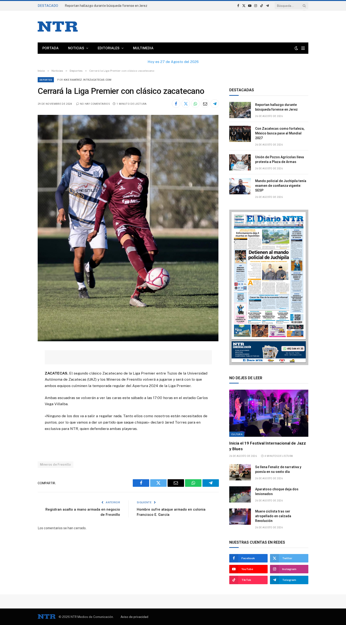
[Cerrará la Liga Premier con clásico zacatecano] (128, 340)
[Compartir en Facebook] (176, 103)
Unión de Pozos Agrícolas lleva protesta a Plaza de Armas (279, 159)
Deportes (46, 79)
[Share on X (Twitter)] (185, 103)
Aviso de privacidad (134, 617)
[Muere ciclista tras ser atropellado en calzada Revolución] (240, 516)
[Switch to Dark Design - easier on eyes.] (296, 48)
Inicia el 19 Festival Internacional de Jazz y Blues (267, 446)
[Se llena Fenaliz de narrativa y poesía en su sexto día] (240, 472)
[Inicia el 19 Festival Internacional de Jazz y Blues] (268, 413)
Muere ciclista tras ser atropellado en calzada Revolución (273, 516)
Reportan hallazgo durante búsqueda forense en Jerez (106, 6)
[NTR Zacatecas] (58, 26)
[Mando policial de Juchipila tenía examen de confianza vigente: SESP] (240, 186)
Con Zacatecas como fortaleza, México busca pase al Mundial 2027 (280, 133)
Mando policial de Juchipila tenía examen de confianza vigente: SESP (280, 185)
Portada (50, 48)
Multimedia (143, 48)
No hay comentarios (95, 103)
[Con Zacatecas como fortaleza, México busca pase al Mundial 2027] (240, 134)
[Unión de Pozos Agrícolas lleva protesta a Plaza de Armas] (240, 162)
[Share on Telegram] (214, 103)
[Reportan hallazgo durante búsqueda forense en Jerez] (240, 110)
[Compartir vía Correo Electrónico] (205, 103)
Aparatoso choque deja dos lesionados (276, 491)
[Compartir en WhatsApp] (195, 103)
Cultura (236, 434)
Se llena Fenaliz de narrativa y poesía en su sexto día (278, 469)
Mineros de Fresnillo (55, 464)
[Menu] (303, 48)
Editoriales (109, 48)
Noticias (76, 48)
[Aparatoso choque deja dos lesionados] (240, 494)
